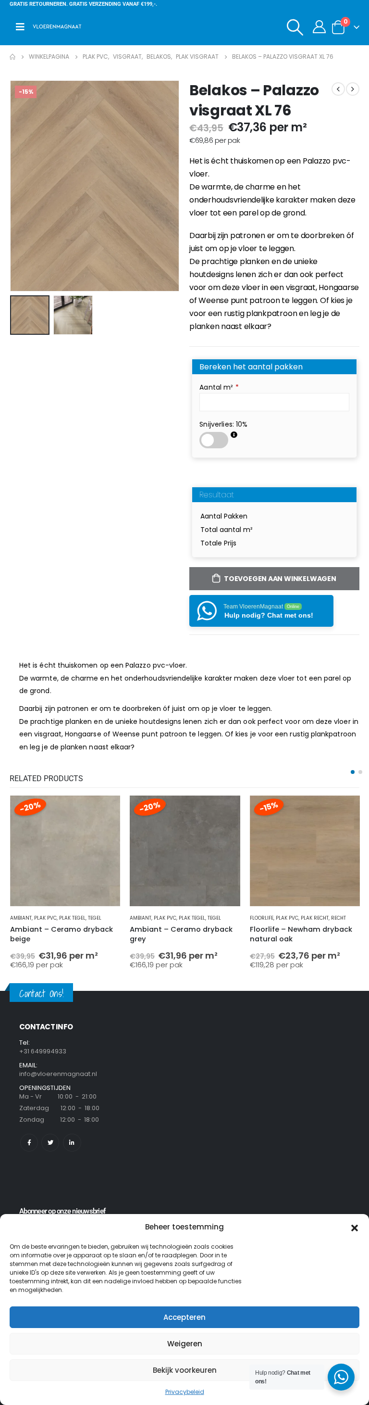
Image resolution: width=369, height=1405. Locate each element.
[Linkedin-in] (72, 1143)
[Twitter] (50, 1143)
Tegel (94, 918)
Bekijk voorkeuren (185, 1370)
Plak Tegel (72, 918)
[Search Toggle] (295, 27)
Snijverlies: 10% (223, 424)
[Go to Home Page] (12, 57)
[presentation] (21, 185)
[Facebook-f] (29, 1143)
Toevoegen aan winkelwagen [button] (104, 811)
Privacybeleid (184, 1392)
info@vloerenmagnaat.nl (58, 1073)
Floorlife (261, 918)
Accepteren (184, 1317)
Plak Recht (315, 918)
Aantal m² (219, 387)
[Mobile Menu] (20, 27)
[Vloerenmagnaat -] (57, 27)
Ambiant (21, 918)
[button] (354, 1227)
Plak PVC (45, 918)
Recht (338, 918)
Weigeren (184, 1344)
